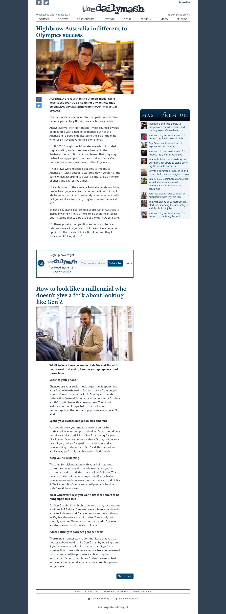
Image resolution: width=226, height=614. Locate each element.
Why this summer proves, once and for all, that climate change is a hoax (169, 172)
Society (63, 19)
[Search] (188, 14)
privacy (128, 263)
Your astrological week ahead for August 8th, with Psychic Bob (167, 195)
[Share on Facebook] (39, 99)
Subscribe (115, 263)
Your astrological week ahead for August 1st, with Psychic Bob (167, 214)
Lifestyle (109, 19)
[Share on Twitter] (39, 105)
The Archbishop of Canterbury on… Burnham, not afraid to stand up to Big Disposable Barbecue (168, 163)
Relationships (85, 19)
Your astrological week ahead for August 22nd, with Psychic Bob (167, 137)
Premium (146, 19)
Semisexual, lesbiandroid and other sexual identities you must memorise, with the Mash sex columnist (168, 183)
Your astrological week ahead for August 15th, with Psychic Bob (167, 153)
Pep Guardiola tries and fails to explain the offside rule (166, 145)
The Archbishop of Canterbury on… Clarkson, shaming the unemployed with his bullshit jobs (168, 205)
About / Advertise (86, 591)
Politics (44, 19)
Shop (183, 19)
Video (164, 19)
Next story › (125, 576)
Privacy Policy (142, 591)
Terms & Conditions (115, 591)
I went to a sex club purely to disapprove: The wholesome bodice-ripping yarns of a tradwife (169, 127)
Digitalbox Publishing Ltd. (116, 607)
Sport (127, 19)
